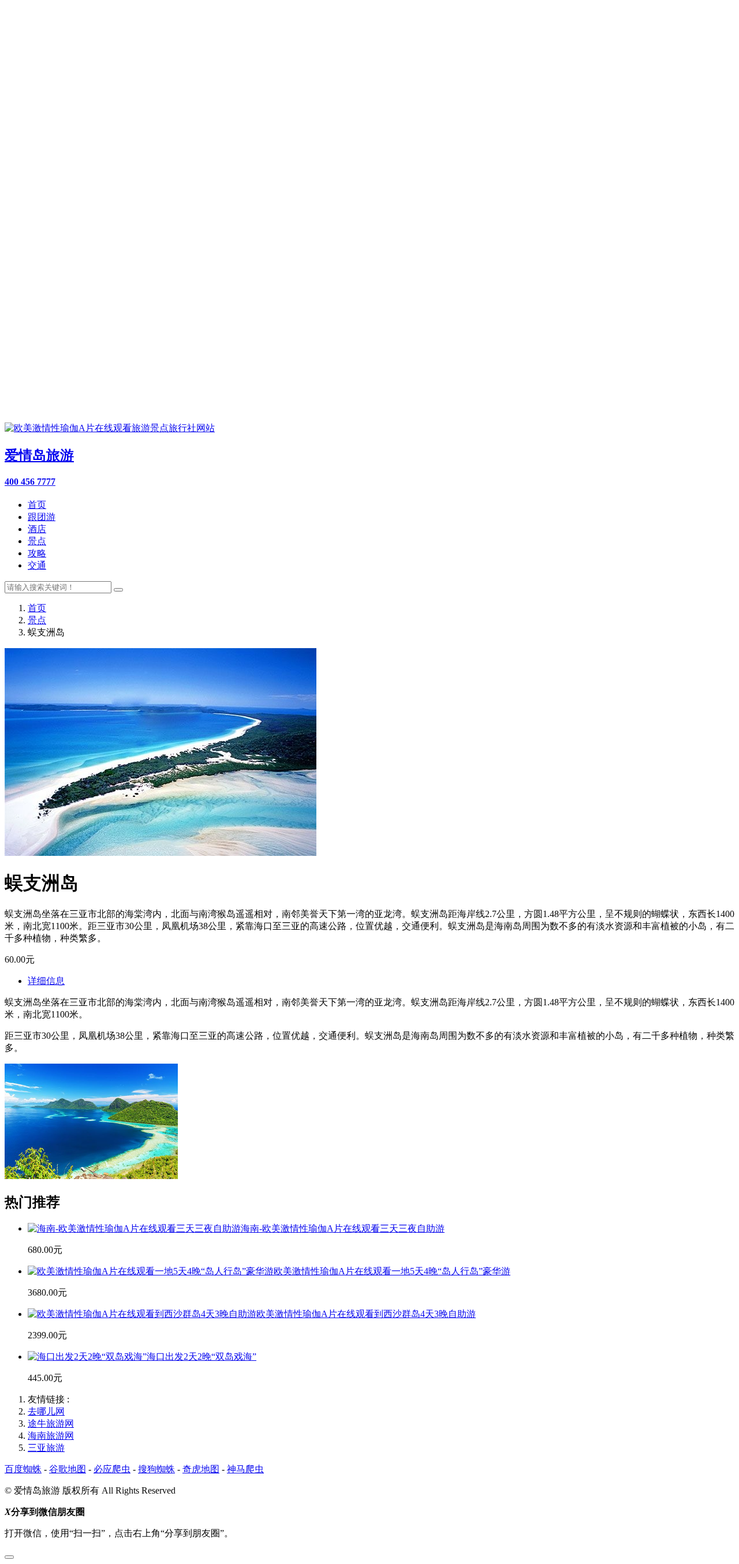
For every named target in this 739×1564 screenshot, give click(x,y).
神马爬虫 (245, 1469)
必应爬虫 (112, 1469)
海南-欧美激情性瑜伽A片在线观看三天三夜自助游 (343, 1228)
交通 (37, 565)
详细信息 (46, 981)
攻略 (37, 553)
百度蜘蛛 (23, 1469)
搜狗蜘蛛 (156, 1469)
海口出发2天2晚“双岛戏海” (201, 1356)
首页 (37, 505)
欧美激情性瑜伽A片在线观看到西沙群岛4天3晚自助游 (366, 1314)
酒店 (37, 529)
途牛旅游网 (51, 1423)
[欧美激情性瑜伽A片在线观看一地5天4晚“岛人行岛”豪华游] (151, 1271)
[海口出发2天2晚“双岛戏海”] (87, 1356)
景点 (37, 541)
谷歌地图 (67, 1469)
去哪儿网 (46, 1411)
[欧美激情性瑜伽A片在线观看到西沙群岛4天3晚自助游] (142, 1314)
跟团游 (41, 517)
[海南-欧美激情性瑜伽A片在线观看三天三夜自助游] (134, 1228)
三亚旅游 (46, 1448)
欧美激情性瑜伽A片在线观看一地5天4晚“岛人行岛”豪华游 (392, 1271)
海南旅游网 (51, 1435)
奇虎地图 (200, 1469)
